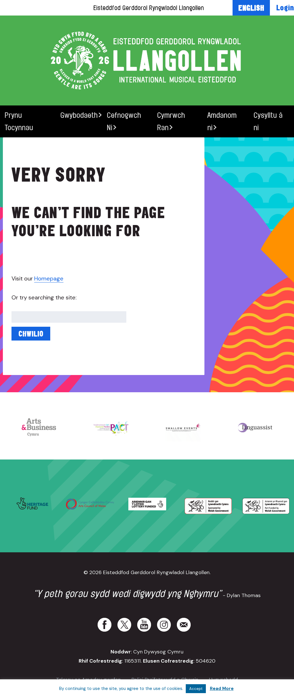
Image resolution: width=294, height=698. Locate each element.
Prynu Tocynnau (19, 121)
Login (285, 7)
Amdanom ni (222, 121)
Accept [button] (195, 688)
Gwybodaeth (79, 115)
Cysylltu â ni (268, 121)
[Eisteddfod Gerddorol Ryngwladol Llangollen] (147, 60)
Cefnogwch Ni (124, 121)
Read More (222, 688)
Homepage (48, 278)
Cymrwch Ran (171, 121)
